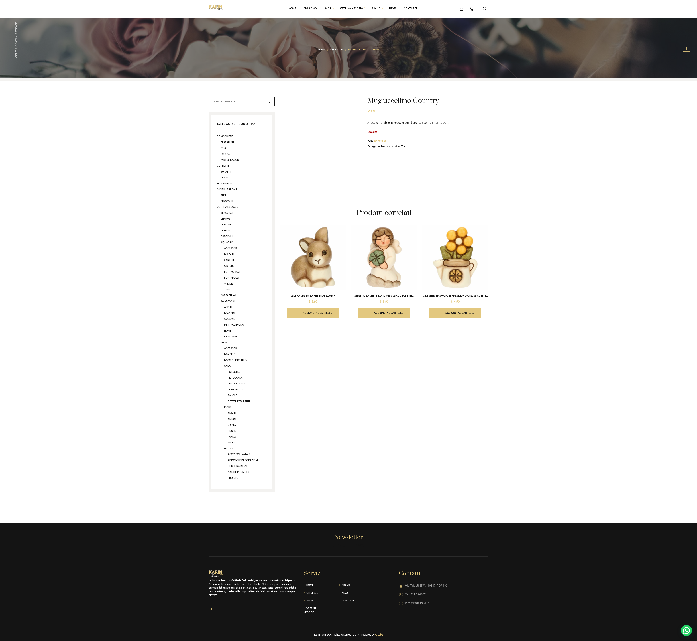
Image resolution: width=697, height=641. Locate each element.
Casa (227, 365)
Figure (232, 430)
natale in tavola (238, 472)
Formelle (234, 371)
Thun (404, 146)
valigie (228, 283)
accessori (230, 248)
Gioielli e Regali (227, 189)
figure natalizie (238, 466)
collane (226, 224)
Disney (232, 424)
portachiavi (232, 271)
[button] (686, 630)
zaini (227, 289)
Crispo (225, 177)
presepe (233, 477)
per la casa (235, 377)
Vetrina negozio (227, 206)
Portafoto (235, 389)
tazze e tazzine (390, 146)
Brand (346, 585)
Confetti (223, 165)
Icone (227, 407)
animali (232, 419)
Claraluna (227, 142)
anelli (224, 195)
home (227, 330)
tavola (232, 395)
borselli (229, 254)
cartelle (230, 260)
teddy (232, 442)
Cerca (269, 101)
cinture (229, 265)
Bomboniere (225, 136)
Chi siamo (312, 592)
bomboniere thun (235, 360)
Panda (232, 436)
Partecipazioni (230, 159)
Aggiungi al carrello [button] (317, 312)
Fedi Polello (225, 183)
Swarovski (228, 301)
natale (228, 448)
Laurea (225, 154)
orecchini (227, 236)
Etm (223, 148)
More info (315, 268)
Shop (309, 600)
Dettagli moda (234, 324)
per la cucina (236, 383)
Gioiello (226, 230)
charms (226, 218)
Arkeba (379, 634)
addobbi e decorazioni (243, 460)
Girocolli (227, 201)
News (345, 592)
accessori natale (239, 454)
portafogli (231, 277)
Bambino (229, 354)
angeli (232, 413)
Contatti (348, 600)
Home (310, 585)
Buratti (226, 171)
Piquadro (227, 242)
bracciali (227, 212)
